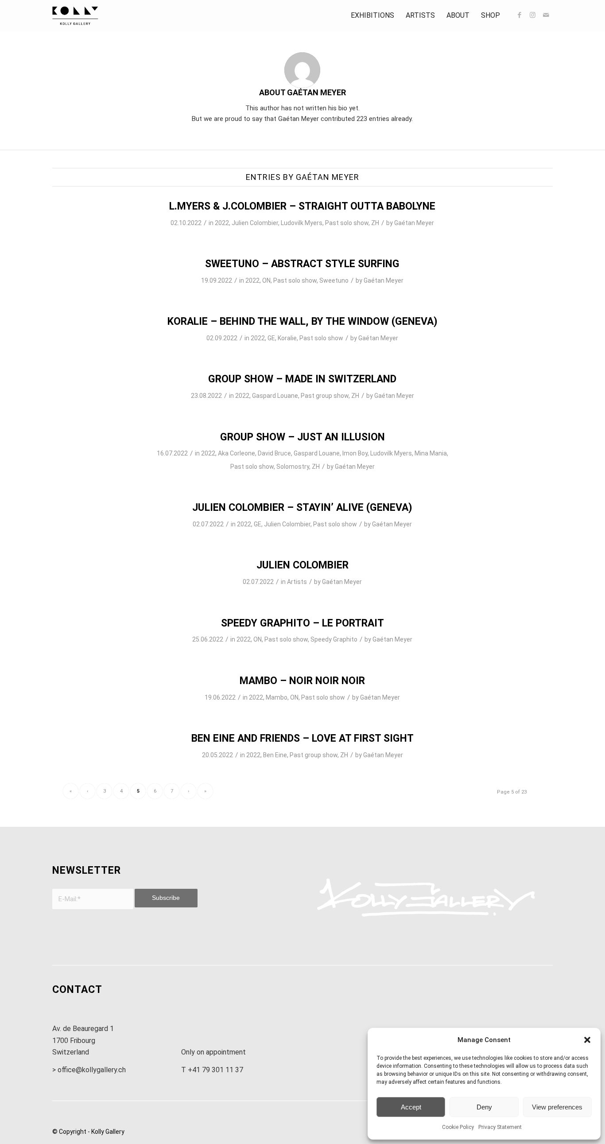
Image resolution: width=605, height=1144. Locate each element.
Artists (297, 581)
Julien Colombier (255, 222)
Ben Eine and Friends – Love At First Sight (302, 738)
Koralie (287, 338)
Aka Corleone (236, 453)
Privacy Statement (500, 1127)
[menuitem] (372, 15)
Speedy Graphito (333, 639)
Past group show (325, 395)
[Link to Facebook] (519, 15)
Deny (484, 1107)
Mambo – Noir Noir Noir (302, 681)
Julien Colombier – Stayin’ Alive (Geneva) (302, 508)
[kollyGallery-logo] (75, 15)
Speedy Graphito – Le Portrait (302, 623)
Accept (411, 1107)
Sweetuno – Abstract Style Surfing (302, 264)
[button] (587, 1039)
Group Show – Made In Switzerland (302, 379)
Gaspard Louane (275, 395)
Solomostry (292, 466)
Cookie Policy (458, 1127)
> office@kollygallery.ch (89, 1070)
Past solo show (346, 222)
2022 (222, 222)
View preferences (557, 1107)
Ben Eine (275, 755)
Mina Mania (431, 453)
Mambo (276, 697)
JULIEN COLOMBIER (302, 565)
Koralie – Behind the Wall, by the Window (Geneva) (302, 321)
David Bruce (274, 453)
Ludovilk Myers (301, 222)
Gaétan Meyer (414, 222)
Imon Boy (355, 453)
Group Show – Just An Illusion (302, 437)
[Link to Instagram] (532, 15)
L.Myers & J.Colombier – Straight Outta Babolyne (302, 206)
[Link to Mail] (546, 15)
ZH (375, 222)
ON (266, 280)
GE (271, 338)
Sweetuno (334, 280)
